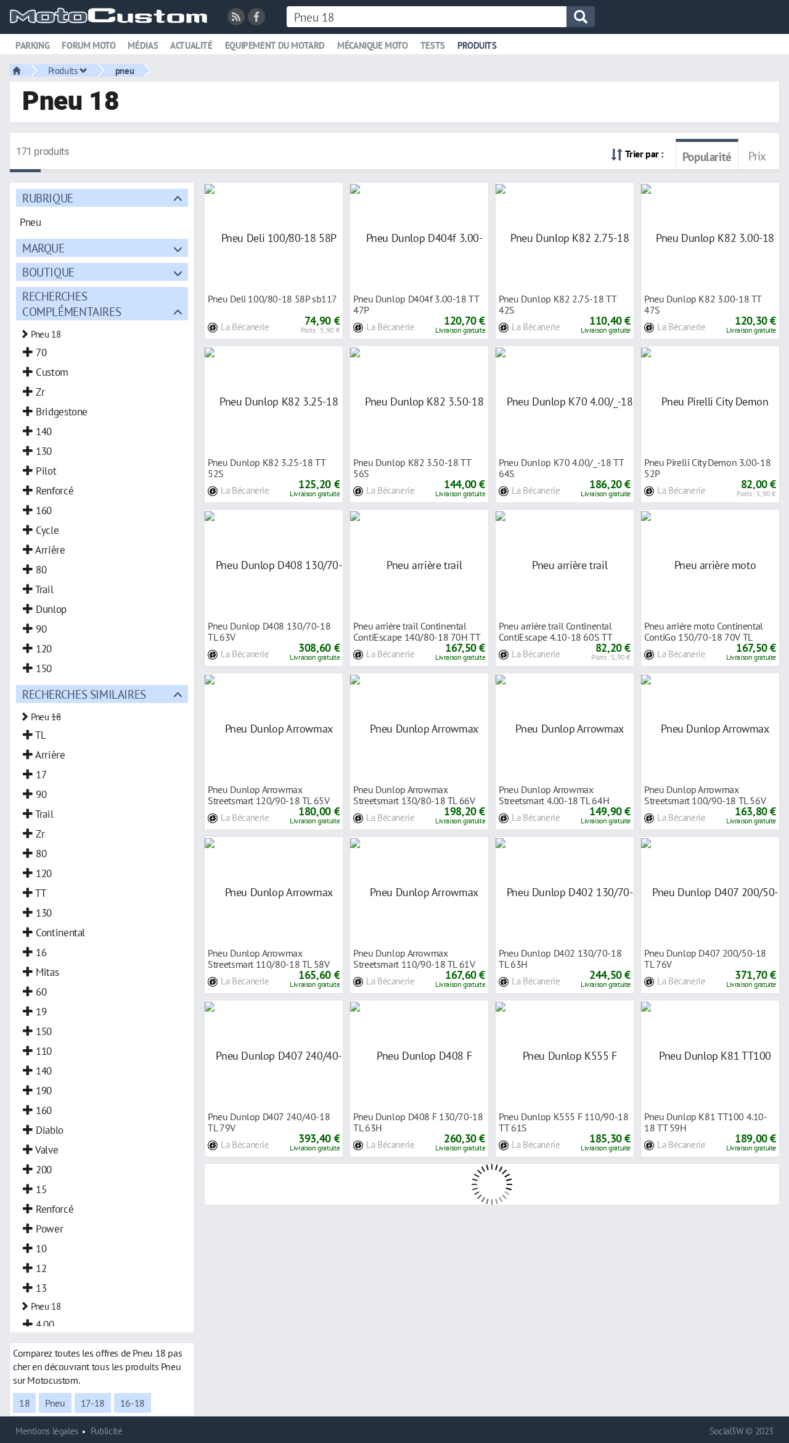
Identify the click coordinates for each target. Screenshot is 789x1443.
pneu (124, 70)
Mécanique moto (372, 45)
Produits (477, 45)
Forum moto (88, 45)
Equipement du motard (275, 45)
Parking (32, 45)
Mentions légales (46, 1431)
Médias (143, 45)
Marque (43, 248)
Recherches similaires (84, 694)
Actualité (191, 45)
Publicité (107, 1431)
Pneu (55, 1403)
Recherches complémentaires (71, 303)
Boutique (48, 272)
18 (24, 1403)
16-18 (132, 1403)
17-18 (93, 1403)
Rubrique (47, 198)
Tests (432, 45)
